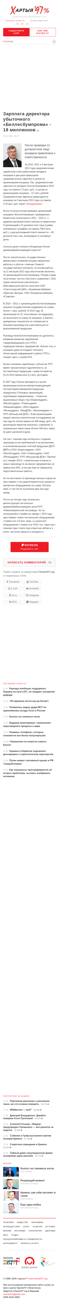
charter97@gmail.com (14, 1294)
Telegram (34, 602)
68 (38, 131)
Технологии (35, 1231)
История (50, 1227)
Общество (22, 1222)
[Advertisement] (29, 78)
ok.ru (14, 595)
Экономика (37, 1222)
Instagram (34, 595)
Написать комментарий (29, 562)
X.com (14, 588)
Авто (5, 1235)
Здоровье (50, 1231)
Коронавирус (10, 1243)
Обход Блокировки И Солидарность (22, 1239)
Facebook (14, 581)
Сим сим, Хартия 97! (42, 32)
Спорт (26, 1227)
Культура (37, 1227)
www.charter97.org (38, 1278)
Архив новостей (39, 21)
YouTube (33, 581)
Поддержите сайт (16, 32)
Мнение (7, 1163)
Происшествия (11, 1227)
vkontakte (34, 588)
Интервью (19, 1231)
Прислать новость (15, 21)
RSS (14, 602)
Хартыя (29, 10)
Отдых (14, 1235)
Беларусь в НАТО (30, 1243)
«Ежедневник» (34, 203)
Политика (8, 1222)
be (18, 24)
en (27, 24)
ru (22, 24)
